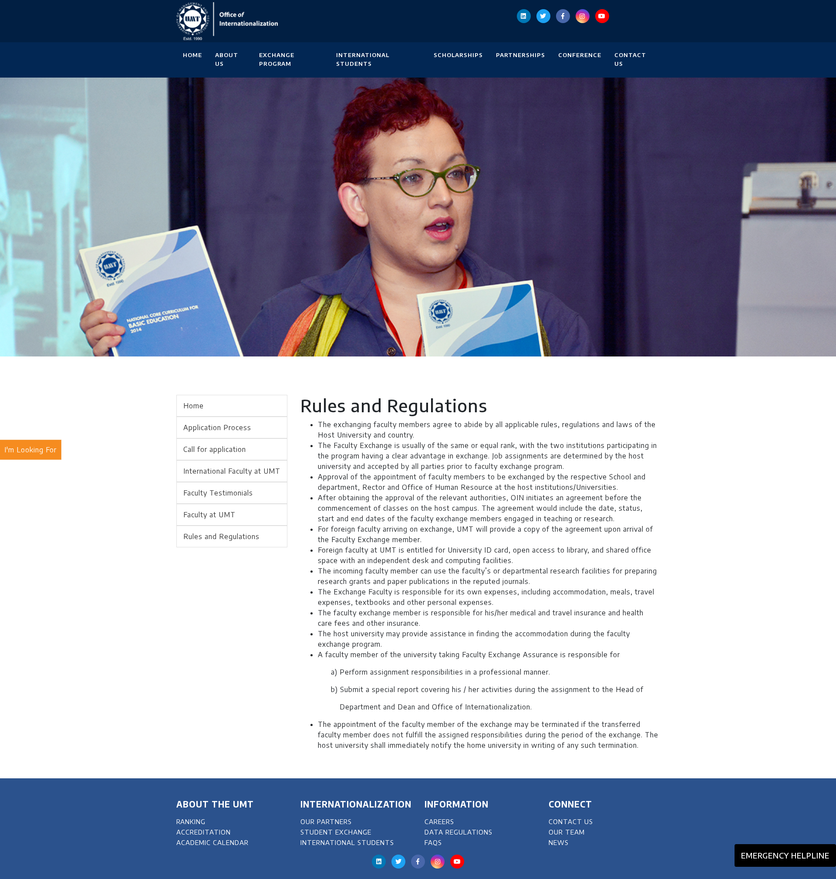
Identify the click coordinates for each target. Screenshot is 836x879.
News (559, 842)
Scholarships (458, 54)
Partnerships (520, 54)
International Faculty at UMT (231, 471)
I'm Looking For (30, 449)
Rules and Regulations (221, 536)
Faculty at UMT (209, 514)
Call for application (214, 449)
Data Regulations (458, 832)
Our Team (567, 832)
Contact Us (630, 59)
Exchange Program (276, 59)
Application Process (217, 427)
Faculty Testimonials (218, 493)
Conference (579, 54)
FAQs (433, 842)
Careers (439, 821)
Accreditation (203, 832)
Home (192, 54)
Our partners (326, 821)
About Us (226, 59)
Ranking (191, 821)
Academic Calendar (212, 842)
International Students (362, 59)
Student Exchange (335, 832)
